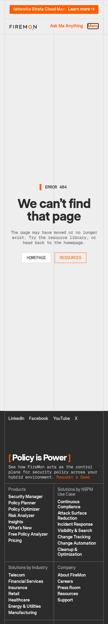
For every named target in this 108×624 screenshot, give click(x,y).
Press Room (69, 587)
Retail (13, 593)
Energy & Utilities (24, 606)
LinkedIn (16, 418)
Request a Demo (73, 477)
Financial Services (25, 581)
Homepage (36, 257)
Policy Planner (22, 503)
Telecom (16, 575)
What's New (20, 528)
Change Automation (77, 543)
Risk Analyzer (21, 515)
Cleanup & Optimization (70, 552)
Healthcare (19, 600)
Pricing (15, 540)
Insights (15, 522)
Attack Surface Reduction (72, 516)
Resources (70, 257)
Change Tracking (74, 537)
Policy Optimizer (24, 509)
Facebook (38, 418)
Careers (65, 581)
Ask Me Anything (66, 26)
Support (65, 600)
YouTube (61, 418)
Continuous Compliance (69, 504)
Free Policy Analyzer (28, 534)
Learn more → (81, 9)
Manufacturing (22, 612)
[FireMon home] (23, 26)
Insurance (17, 587)
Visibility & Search (75, 530)
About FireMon (72, 575)
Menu (93, 26)
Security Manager (25, 496)
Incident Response (75, 524)
